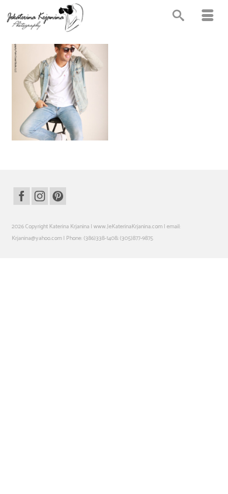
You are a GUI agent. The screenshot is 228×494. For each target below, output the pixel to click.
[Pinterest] (58, 196)
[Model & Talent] (60, 92)
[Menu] (207, 17)
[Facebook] (21, 196)
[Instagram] (40, 196)
